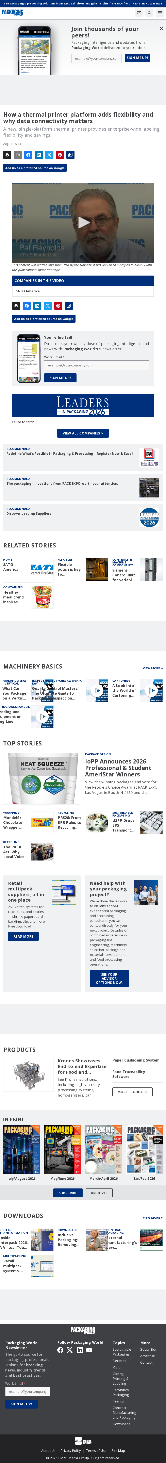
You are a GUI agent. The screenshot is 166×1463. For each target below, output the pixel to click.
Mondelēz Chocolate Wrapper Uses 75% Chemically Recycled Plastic (13, 822)
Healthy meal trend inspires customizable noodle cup (15, 597)
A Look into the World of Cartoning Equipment (124, 690)
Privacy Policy (71, 1450)
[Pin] (60, 155)
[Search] (149, 13)
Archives (99, 1193)
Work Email (54, 357)
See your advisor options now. (109, 978)
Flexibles (65, 559)
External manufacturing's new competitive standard (121, 1242)
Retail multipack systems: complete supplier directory (12, 1266)
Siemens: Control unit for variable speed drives (124, 575)
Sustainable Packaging (122, 814)
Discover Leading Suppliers (28, 513)
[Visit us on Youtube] (89, 1349)
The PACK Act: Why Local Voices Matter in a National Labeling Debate (14, 852)
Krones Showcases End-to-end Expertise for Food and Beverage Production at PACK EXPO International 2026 (82, 1066)
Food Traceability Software (128, 1074)
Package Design (98, 754)
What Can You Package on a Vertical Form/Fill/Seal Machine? (15, 693)
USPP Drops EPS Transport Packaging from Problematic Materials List (123, 825)
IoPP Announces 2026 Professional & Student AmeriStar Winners (118, 768)
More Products (132, 1092)
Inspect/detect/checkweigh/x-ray (57, 682)
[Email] (18, 155)
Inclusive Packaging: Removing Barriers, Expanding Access (68, 1240)
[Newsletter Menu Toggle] (139, 13)
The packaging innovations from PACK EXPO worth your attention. (62, 483)
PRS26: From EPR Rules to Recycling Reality (69, 822)
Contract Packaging (115, 1231)
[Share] (28, 155)
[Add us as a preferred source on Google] (70, 155)
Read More (23, 936)
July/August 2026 (21, 1179)
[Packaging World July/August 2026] (21, 1149)
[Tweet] (49, 155)
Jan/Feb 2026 (144, 1179)
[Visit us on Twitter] (70, 1349)
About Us (48, 1450)
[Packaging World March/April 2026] (103, 1149)
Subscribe (68, 1193)
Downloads (68, 1230)
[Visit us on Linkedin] (80, 1349)
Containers (13, 587)
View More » (153, 668)
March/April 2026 (103, 1179)
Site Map (118, 1450)
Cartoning (121, 681)
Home (7, 559)
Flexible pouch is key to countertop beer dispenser (69, 569)
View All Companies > (83, 433)
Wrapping (11, 813)
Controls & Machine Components (123, 562)
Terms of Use (96, 1450)
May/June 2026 (62, 1179)
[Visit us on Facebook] (60, 1349)
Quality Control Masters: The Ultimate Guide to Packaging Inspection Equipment (55, 693)
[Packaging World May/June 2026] (62, 1149)
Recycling (66, 813)
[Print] (7, 155)
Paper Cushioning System (136, 1060)
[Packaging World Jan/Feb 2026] (144, 1149)
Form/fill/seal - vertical (14, 682)
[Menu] (160, 13)
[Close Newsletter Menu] (161, 28)
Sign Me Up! (137, 57)
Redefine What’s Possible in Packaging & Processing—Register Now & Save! (69, 453)
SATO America (28, 291)
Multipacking (14, 1256)
